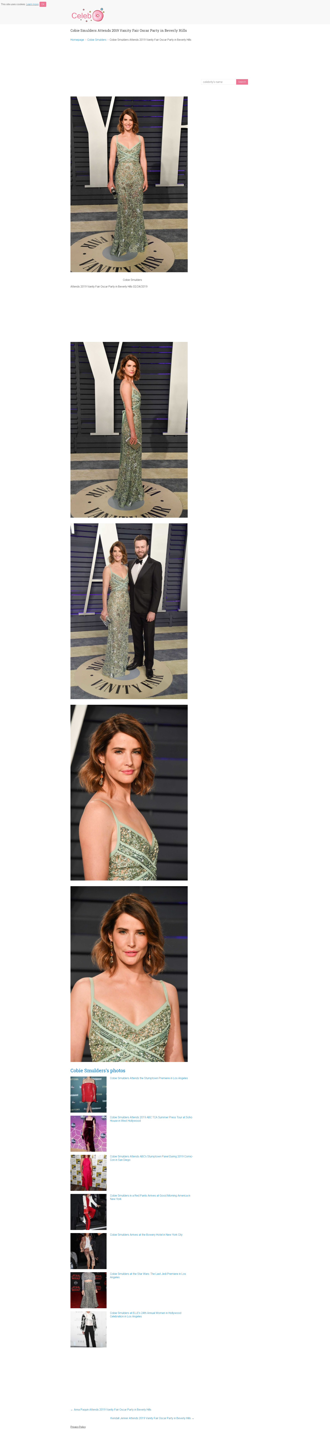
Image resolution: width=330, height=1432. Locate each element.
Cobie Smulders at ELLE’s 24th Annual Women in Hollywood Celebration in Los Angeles (145, 1314)
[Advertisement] (132, 69)
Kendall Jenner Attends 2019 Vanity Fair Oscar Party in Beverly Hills (152, 1418)
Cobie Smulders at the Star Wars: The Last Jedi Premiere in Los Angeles (148, 1275)
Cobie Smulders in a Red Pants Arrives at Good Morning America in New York (150, 1197)
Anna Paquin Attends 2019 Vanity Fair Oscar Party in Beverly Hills (110, 1409)
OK (43, 4)
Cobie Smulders (96, 39)
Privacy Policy (78, 1426)
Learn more (32, 4)
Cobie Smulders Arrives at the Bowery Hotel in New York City (146, 1234)
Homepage (77, 39)
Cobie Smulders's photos (97, 1070)
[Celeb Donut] (87, 8)
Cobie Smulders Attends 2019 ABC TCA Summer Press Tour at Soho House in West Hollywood (151, 1119)
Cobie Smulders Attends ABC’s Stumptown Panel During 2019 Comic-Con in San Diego (151, 1158)
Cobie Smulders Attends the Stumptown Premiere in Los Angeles (149, 1078)
